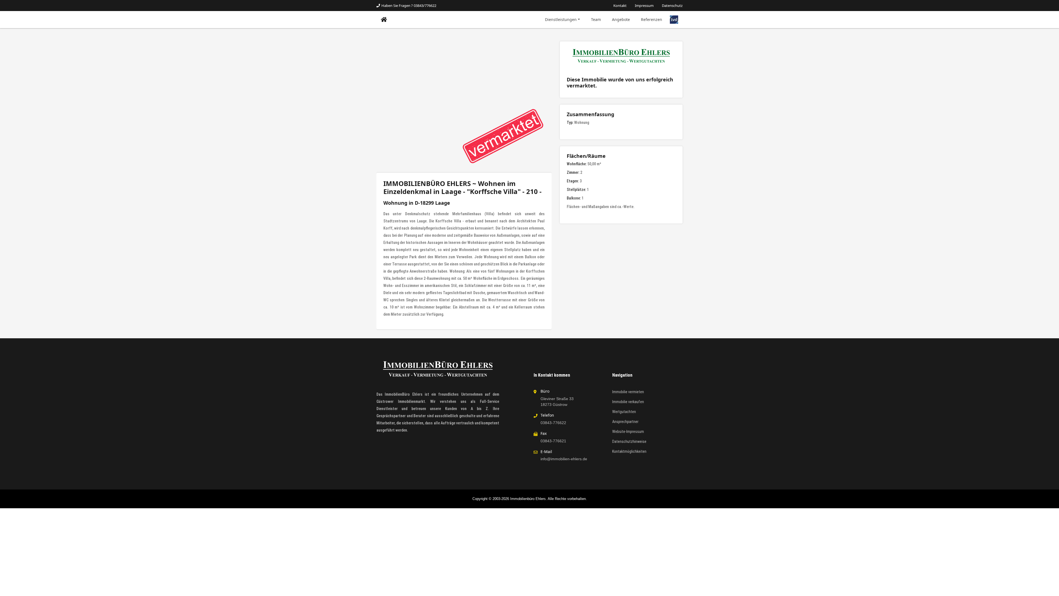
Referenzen (651, 19)
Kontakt (620, 5)
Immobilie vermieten (628, 392)
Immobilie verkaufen (628, 402)
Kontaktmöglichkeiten (629, 451)
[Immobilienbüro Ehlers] (384, 19)
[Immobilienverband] (674, 19)
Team (596, 19)
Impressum (644, 5)
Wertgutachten (624, 411)
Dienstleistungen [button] (561, 19)
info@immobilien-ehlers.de (564, 459)
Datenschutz (672, 5)
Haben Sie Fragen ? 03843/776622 (408, 5)
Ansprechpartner (625, 421)
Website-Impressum (628, 431)
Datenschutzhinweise (629, 441)
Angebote (621, 19)
